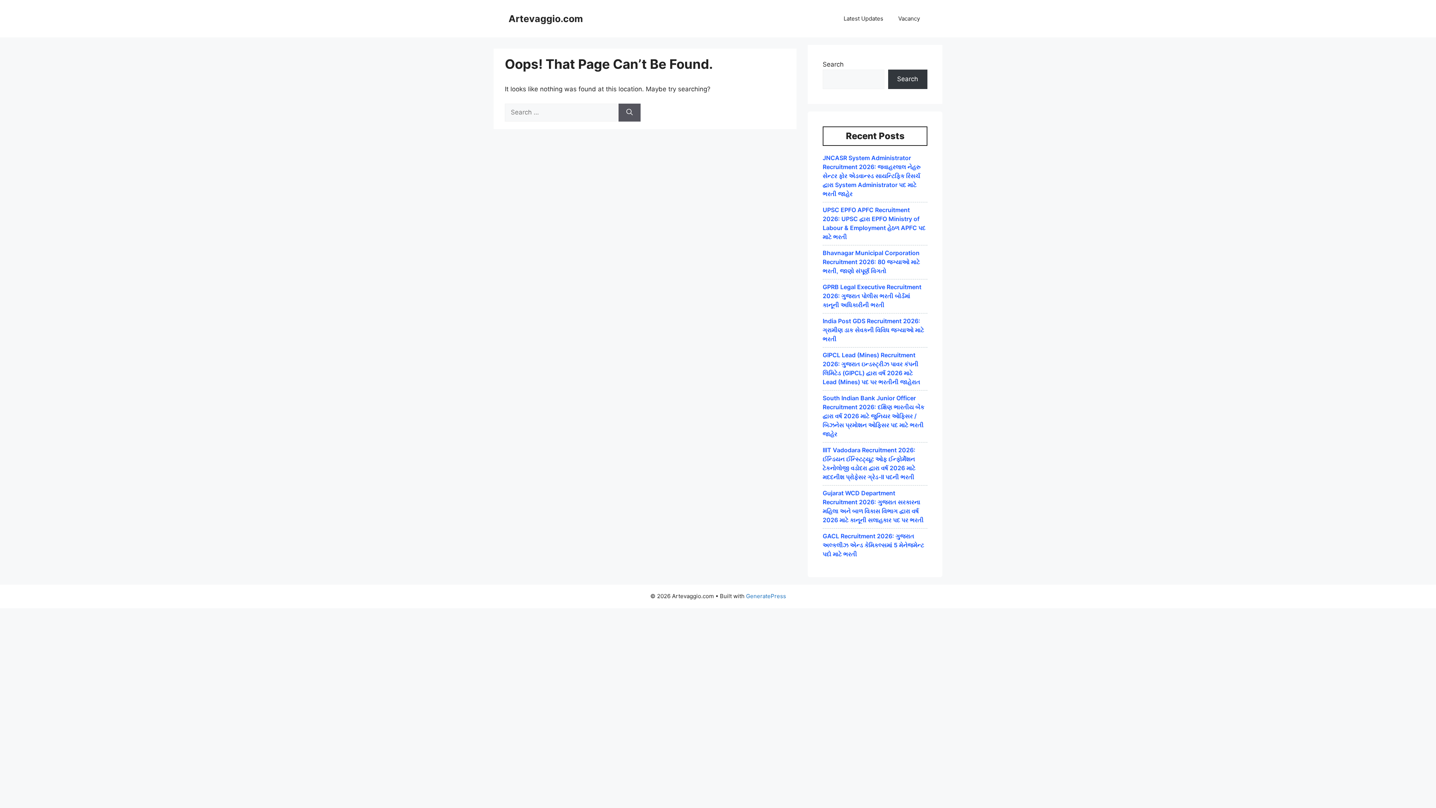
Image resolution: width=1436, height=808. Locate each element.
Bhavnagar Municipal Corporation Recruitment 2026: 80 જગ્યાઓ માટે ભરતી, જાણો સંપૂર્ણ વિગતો (871, 262)
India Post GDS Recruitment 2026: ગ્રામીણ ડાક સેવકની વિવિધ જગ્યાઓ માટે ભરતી (873, 330)
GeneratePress (766, 596)
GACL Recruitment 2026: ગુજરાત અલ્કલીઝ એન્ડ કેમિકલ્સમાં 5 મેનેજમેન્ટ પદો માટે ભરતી (873, 545)
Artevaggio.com (546, 18)
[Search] (630, 113)
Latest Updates (863, 18)
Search (833, 64)
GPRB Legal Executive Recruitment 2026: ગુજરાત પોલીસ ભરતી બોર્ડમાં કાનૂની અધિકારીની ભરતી (872, 296)
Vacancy (909, 18)
